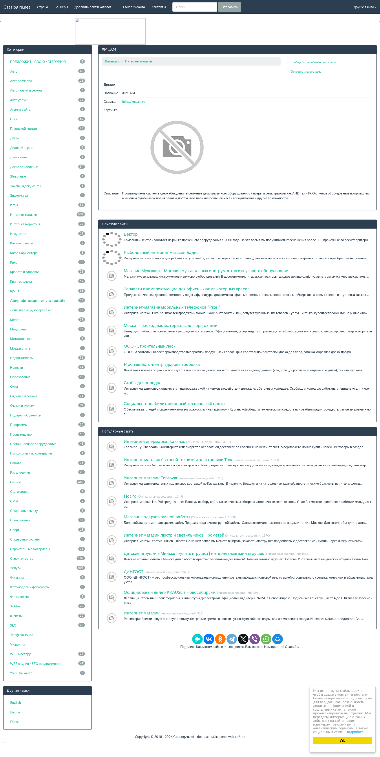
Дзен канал (46, 157)
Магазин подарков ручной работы (180, 516)
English (15, 702)
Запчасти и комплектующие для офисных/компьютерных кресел (187, 288)
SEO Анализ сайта (131, 7)
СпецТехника (46, 520)
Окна (46, 386)
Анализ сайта (46, 109)
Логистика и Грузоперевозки (46, 310)
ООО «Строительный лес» (149, 345)
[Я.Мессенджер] (197, 639)
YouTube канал (46, 673)
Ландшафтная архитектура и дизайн (46, 300)
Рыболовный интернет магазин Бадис (161, 252)
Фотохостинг (46, 597)
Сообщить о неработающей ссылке (313, 62)
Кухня (46, 291)
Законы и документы (46, 186)
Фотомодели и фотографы (46, 587)
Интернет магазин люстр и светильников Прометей (197, 534)
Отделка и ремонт (46, 396)
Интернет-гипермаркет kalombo (177, 441)
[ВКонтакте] (209, 639)
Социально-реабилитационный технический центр (174, 403)
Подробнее (355, 731)
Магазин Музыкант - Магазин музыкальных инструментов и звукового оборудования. (207, 270)
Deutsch (16, 712)
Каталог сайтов (46, 243)
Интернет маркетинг (46, 224)
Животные (46, 176)
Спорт (46, 530)
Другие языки (364, 7)
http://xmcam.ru (133, 101)
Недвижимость (46, 358)
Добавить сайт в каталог (93, 7)
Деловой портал (46, 148)
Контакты (159, 7)
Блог (46, 119)
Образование (46, 377)
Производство (46, 434)
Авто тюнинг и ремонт (46, 90)
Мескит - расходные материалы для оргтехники (170, 325)
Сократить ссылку (46, 511)
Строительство (46, 558)
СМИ (46, 501)
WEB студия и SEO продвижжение (46, 663)
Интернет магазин (46, 214)
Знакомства (46, 195)
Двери (46, 138)
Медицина (46, 329)
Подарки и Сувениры (46, 415)
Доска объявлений (46, 167)
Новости (46, 367)
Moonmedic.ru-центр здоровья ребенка (162, 364)
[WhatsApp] (266, 639)
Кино (46, 262)
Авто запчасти (46, 81)
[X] (243, 639)
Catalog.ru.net (17, 6)
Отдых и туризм (46, 405)
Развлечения (46, 472)
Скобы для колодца (143, 382)
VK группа (17, 644)
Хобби (46, 606)
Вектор (131, 233)
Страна (42, 7)
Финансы (46, 577)
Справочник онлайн (46, 539)
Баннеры (61, 7)
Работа (46, 463)
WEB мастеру (46, 654)
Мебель (46, 320)
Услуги (46, 568)
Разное (46, 482)
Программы (46, 425)
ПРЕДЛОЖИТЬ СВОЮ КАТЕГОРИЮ (46, 62)
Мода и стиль (46, 348)
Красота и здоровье (46, 272)
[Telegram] (232, 639)
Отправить (229, 7)
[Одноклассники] (220, 639)
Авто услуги (46, 100)
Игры (46, 205)
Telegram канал (21, 635)
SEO (46, 625)
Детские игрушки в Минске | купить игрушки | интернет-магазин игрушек (216, 553)
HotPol (153, 496)
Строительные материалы (46, 549)
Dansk (14, 722)
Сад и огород (46, 491)
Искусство (46, 234)
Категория (112, 61)
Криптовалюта (46, 281)
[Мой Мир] (277, 639)
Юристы (46, 616)
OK (342, 740)
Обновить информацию (306, 71)
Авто (46, 71)
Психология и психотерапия (46, 453)
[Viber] (254, 639)
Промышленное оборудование (46, 444)
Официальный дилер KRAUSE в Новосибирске (191, 592)
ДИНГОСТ (156, 571)
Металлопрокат (46, 339)
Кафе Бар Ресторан (46, 253)
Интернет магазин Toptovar (173, 477)
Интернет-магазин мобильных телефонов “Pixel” (172, 307)
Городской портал (46, 128)
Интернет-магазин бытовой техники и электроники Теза (201, 459)
